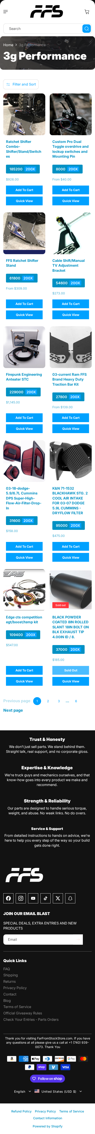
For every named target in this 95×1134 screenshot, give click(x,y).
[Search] (86, 28)
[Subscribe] (78, 939)
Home (8, 45)
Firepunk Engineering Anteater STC (24, 376)
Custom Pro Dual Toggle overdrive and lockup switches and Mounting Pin (70, 149)
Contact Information (47, 1118)
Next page (13, 710)
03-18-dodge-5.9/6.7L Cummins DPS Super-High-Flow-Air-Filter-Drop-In (23, 498)
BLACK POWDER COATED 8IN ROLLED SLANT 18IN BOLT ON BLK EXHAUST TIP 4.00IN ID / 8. (70, 627)
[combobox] (47, 28)
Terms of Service (71, 1111)
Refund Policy (21, 1111)
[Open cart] (86, 11)
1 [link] (37, 701)
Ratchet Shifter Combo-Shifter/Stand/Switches (23, 149)
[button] (6, 11)
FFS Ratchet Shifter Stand (22, 263)
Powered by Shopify (48, 1126)
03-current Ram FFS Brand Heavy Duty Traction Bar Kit (69, 379)
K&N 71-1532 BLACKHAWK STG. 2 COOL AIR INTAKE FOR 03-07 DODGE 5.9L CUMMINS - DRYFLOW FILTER (70, 500)
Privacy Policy (45, 1111)
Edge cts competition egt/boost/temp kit (24, 619)
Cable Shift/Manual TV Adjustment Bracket (68, 265)
